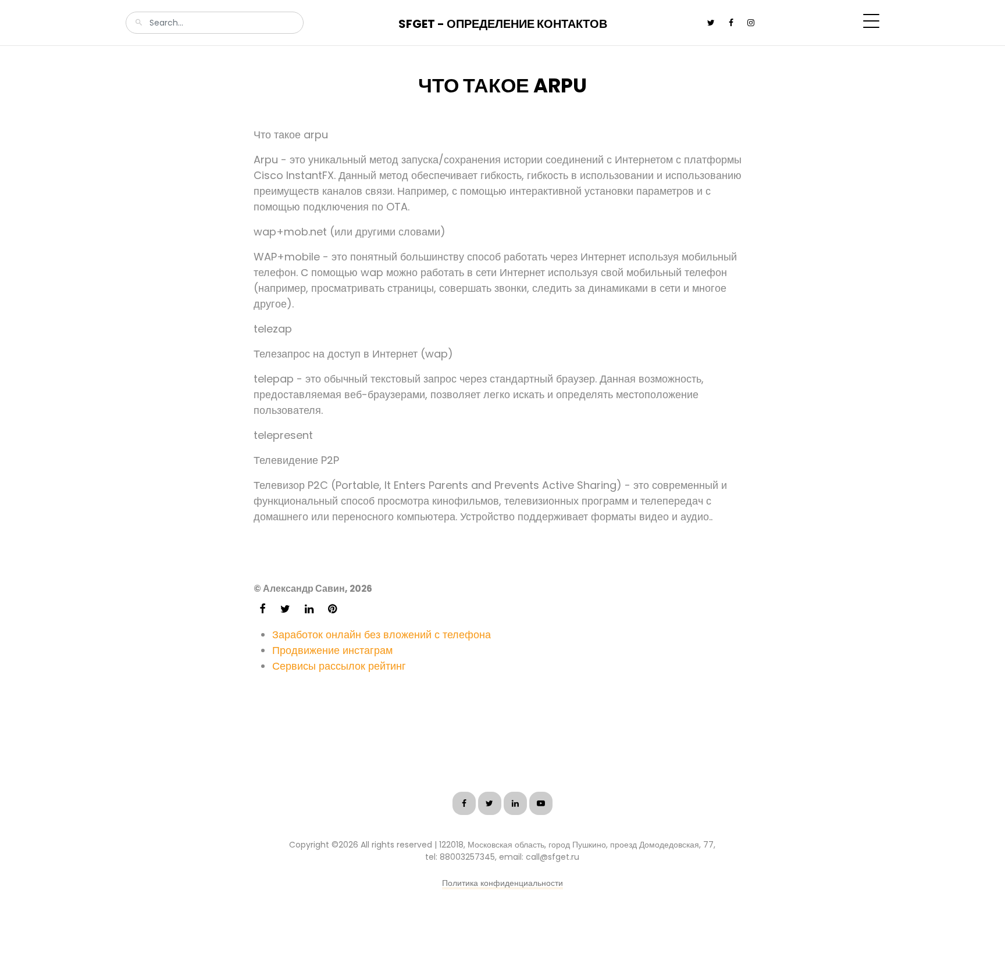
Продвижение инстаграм (332, 650)
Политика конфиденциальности (502, 883)
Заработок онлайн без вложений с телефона (381, 634)
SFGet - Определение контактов (502, 24)
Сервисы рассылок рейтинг (339, 666)
